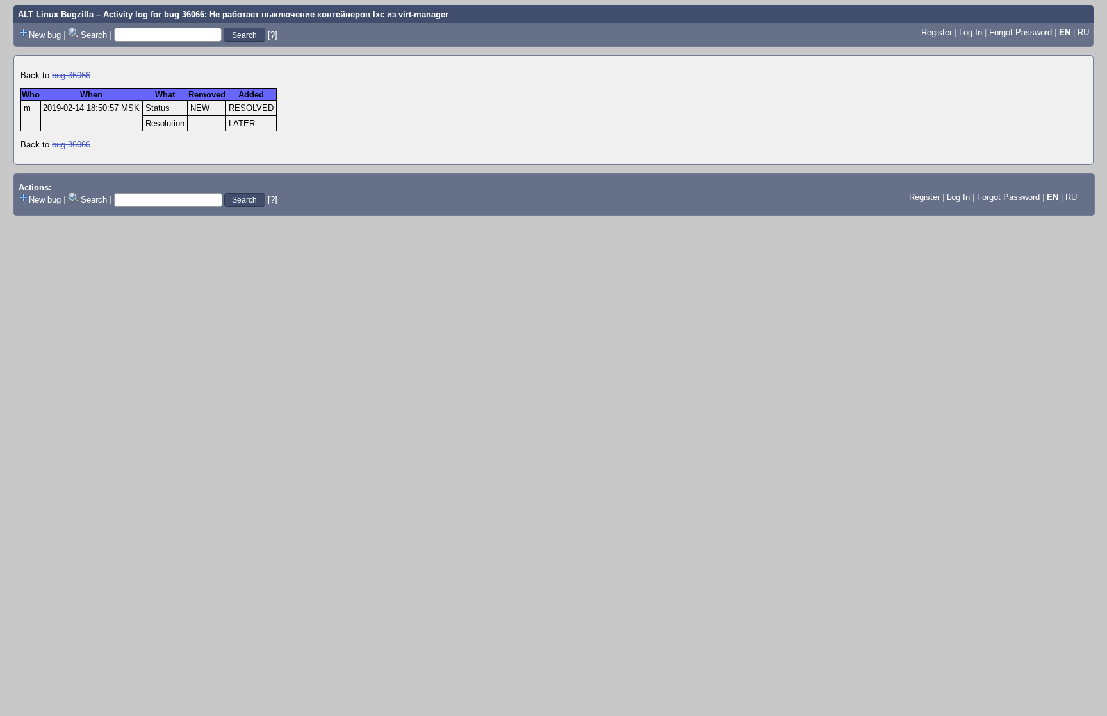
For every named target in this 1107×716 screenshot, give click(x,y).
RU (1083, 32)
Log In (970, 32)
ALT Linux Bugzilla (56, 14)
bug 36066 (71, 75)
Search (94, 35)
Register (936, 32)
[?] (272, 35)
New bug (45, 35)
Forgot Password (1020, 32)
